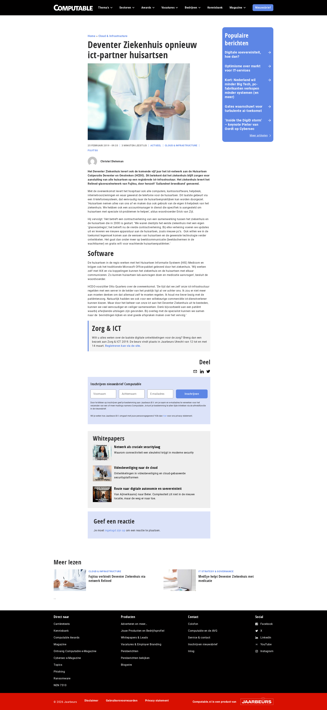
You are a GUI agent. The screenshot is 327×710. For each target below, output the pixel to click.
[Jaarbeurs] (255, 701)
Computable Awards (67, 637)
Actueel (155, 145)
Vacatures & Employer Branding (141, 644)
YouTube (266, 644)
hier (165, 416)
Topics (58, 664)
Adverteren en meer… (134, 624)
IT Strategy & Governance (215, 571)
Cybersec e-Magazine (67, 658)
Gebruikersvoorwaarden (122, 700)
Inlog (191, 651)
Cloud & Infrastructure (113, 36)
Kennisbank (61, 630)
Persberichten (129, 651)
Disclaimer (91, 700)
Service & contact (199, 637)
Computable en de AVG (202, 630)
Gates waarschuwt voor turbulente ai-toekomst (243, 108)
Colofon (193, 624)
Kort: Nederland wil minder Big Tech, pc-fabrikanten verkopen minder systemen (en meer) (242, 88)
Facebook (266, 624)
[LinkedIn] (202, 371)
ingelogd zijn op (115, 530)
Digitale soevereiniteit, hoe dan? (243, 54)
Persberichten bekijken (135, 658)
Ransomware (62, 678)
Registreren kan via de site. (123, 345)
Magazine (60, 644)
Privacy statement (157, 700)
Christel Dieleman (112, 161)
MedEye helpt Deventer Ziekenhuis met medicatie (226, 578)
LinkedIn (265, 637)
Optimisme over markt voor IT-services (242, 68)
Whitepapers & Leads (134, 637)
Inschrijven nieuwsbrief (203, 644)
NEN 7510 (60, 685)
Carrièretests (62, 624)
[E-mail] (195, 371)
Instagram (267, 651)
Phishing (59, 671)
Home (91, 36)
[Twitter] (208, 371)
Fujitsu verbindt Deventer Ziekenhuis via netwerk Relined (117, 578)
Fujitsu (93, 150)
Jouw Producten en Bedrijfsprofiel (143, 630)
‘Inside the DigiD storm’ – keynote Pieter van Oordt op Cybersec (243, 124)
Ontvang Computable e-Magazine (75, 651)
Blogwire (126, 664)
